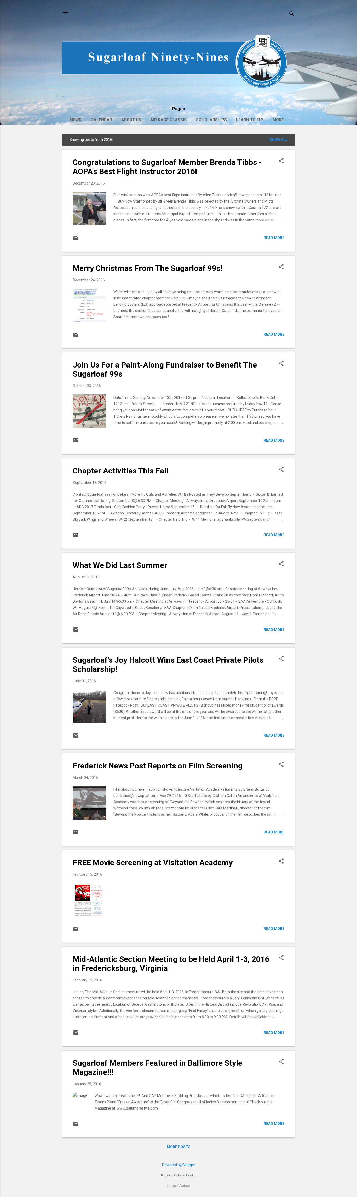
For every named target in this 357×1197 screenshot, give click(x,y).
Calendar (101, 119)
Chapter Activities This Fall (120, 470)
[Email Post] (76, 240)
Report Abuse (178, 1185)
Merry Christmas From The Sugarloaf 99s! (147, 268)
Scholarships (211, 119)
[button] (281, 161)
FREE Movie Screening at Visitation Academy (153, 862)
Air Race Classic (168, 119)
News (76, 119)
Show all (278, 140)
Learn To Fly (249, 119)
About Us (131, 119)
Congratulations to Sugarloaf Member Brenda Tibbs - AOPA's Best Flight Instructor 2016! (167, 167)
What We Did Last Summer (120, 565)
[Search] (292, 14)
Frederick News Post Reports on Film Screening (158, 765)
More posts (179, 1147)
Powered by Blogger (178, 1165)
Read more (274, 238)
